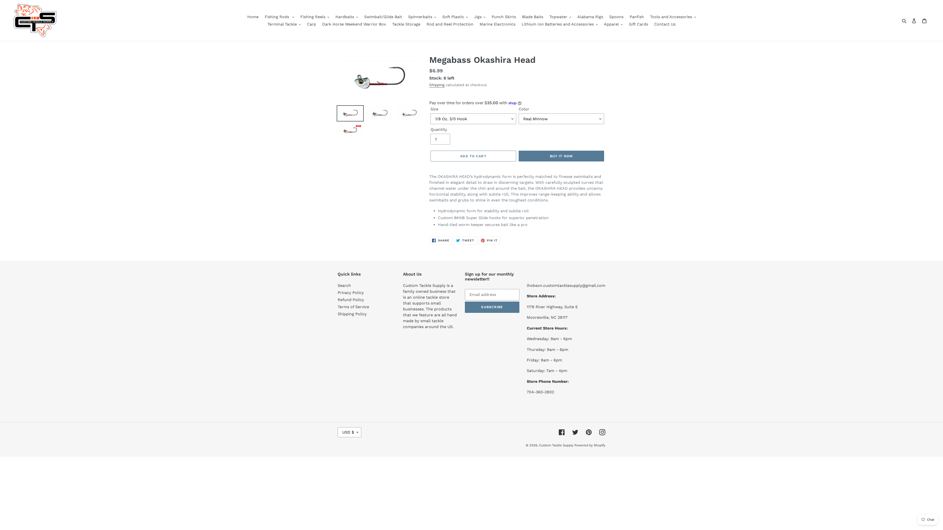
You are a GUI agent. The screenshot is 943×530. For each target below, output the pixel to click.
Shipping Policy (352, 314)
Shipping (436, 85)
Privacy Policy (351, 292)
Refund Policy (351, 299)
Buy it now (561, 156)
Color (524, 109)
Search (344, 285)
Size (434, 109)
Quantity (438, 129)
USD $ (348, 432)
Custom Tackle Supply (556, 445)
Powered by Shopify (589, 445)
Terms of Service (353, 307)
